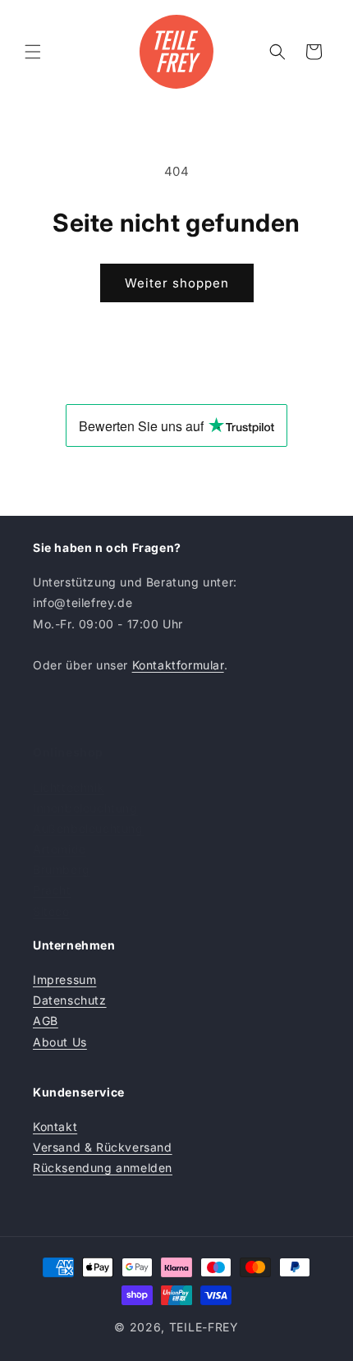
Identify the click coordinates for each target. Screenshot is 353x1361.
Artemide (59, 849)
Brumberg (61, 869)
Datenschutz (70, 1000)
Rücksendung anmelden (102, 1168)
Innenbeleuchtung (85, 808)
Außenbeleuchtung (88, 828)
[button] (33, 52)
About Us (60, 1042)
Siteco (51, 911)
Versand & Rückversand (102, 1147)
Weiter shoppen (177, 283)
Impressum (64, 979)
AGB (45, 1021)
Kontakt (55, 1126)
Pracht (52, 890)
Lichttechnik (68, 787)
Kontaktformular (178, 665)
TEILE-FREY (204, 1327)
